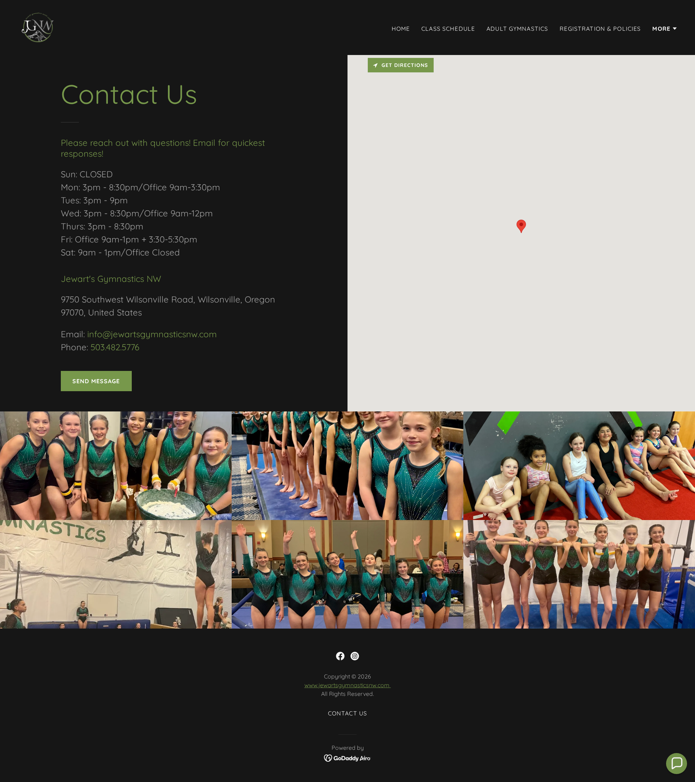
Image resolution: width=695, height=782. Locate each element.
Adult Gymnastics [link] (517, 28)
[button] (665, 28)
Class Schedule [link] (448, 28)
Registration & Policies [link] (600, 28)
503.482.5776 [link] (114, 347)
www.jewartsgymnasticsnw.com (347, 685)
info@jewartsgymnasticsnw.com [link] (152, 334)
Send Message (96, 381)
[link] (38, 27)
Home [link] (401, 28)
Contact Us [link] (347, 713)
